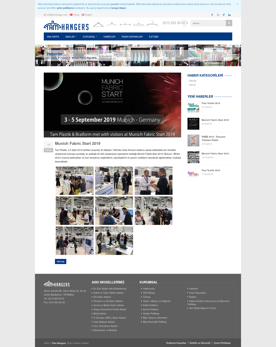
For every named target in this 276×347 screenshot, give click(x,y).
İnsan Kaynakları (132, 36)
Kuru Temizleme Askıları (105, 326)
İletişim (192, 296)
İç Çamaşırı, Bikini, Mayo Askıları (109, 317)
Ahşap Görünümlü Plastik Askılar (109, 309)
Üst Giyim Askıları (102, 296)
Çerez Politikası (222, 342)
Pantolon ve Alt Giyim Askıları (108, 301)
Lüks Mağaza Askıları (104, 321)
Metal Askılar (99, 313)
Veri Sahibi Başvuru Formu (202, 308)
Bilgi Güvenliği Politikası (155, 321)
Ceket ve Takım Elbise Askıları (108, 292)
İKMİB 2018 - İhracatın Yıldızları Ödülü (214, 138)
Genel (192, 84)
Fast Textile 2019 (211, 103)
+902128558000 (175, 23)
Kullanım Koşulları (176, 342)
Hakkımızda (149, 288)
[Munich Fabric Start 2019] (112, 105)
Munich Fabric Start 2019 (84, 57)
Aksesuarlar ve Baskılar (105, 330)
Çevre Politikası (150, 309)
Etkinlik (192, 80)
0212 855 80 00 (56, 298)
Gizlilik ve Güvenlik (200, 342)
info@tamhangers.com (57, 14)
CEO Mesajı (149, 292)
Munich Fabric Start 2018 (215, 153)
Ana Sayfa (53, 36)
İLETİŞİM (153, 36)
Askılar (70, 36)
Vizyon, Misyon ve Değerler (157, 301)
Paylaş (60, 261)
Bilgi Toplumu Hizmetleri (155, 317)
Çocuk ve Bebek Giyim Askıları (108, 305)
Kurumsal (89, 36)
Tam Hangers (59, 343)
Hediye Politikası (151, 313)
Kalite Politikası (150, 305)
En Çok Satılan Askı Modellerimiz (109, 288)
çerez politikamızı (65, 7)
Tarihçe (146, 296)
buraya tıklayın (118, 7)
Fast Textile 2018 (211, 170)
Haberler (109, 36)
